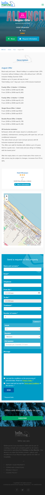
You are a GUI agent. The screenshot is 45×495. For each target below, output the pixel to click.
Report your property (15, 465)
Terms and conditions (15, 467)
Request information (29, 39)
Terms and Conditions (31, 383)
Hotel (22, 177)
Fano (14, 49)
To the (6, 297)
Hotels (9, 49)
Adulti (7, 325)
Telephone (7, 282)
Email (6, 274)
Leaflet (28, 244)
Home (4, 49)
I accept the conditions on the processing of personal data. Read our (20, 379)
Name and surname (11, 266)
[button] (22, 217)
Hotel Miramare (22, 27)
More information (23, 184)
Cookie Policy (11, 472)
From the (7, 289)
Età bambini (9, 341)
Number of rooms (11, 313)
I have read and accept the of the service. (23, 384)
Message (7, 351)
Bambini (8, 333)
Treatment (8, 305)
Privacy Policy (27, 380)
